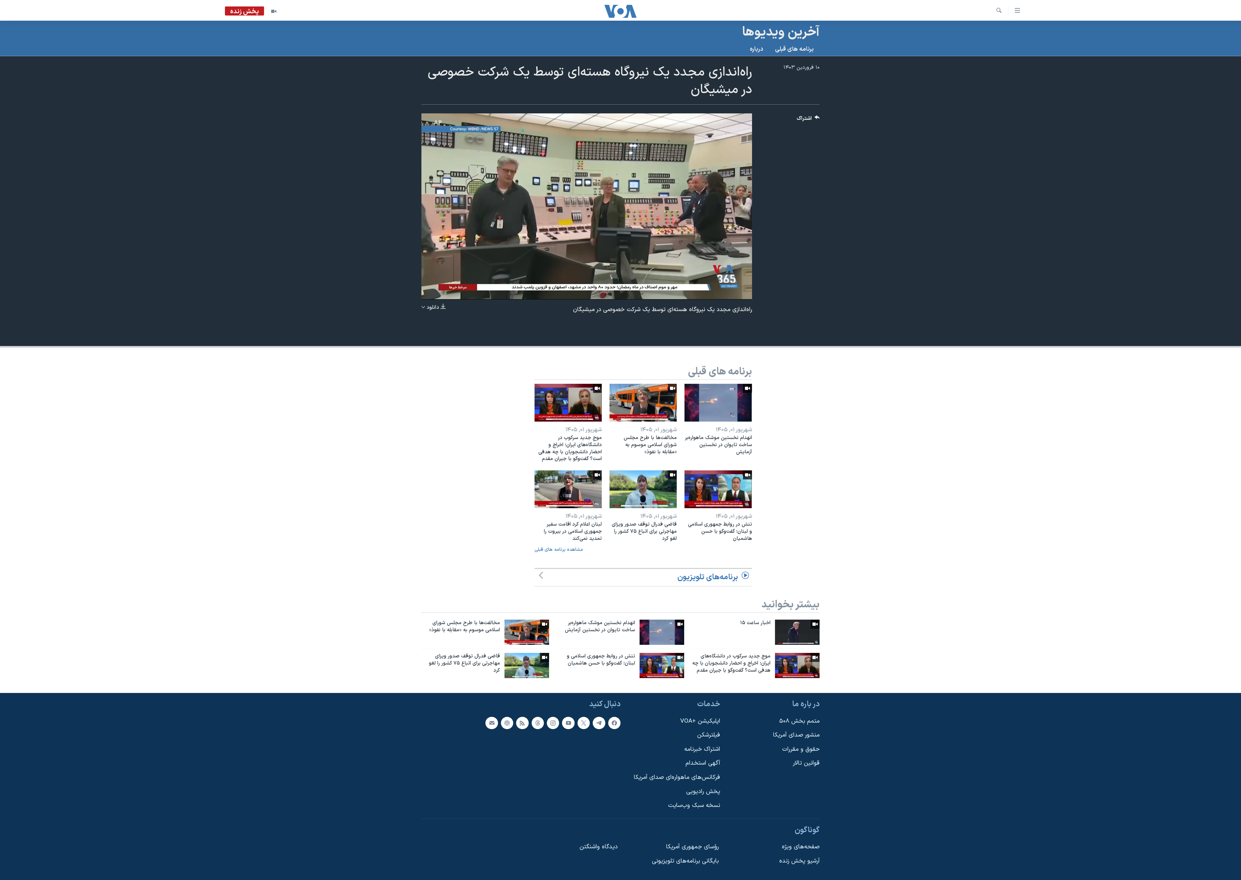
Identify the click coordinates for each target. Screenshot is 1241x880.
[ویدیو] (273, 11)
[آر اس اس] (522, 723)
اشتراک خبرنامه (702, 749)
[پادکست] (507, 723)
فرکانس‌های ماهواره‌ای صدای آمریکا (677, 777)
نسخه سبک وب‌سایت (694, 805)
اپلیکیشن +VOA (700, 721)
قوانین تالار (806, 763)
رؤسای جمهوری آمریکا (692, 847)
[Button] (808, 120)
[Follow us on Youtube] (568, 723)
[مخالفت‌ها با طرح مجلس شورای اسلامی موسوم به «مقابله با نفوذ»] (643, 403)
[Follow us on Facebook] (614, 723)
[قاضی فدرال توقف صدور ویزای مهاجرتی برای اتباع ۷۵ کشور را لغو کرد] (643, 489)
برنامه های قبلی (794, 49)
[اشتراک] (491, 723)
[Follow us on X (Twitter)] (584, 723)
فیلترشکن (708, 735)
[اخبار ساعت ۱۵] (797, 632)
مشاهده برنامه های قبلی (559, 549)
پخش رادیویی (703, 791)
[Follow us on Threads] (538, 723)
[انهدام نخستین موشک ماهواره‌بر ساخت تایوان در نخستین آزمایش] (718, 403)
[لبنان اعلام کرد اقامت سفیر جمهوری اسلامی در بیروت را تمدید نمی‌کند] (568, 489)
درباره (756, 49)
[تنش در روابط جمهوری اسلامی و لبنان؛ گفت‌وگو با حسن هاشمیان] (718, 489)
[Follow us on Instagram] (553, 723)
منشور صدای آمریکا (796, 735)
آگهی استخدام (702, 763)
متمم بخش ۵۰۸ (799, 721)
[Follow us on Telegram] (599, 723)
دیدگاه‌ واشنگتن (598, 847)
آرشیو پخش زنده (799, 861)
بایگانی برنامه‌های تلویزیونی (685, 861)
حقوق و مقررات (801, 749)
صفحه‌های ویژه (801, 847)
